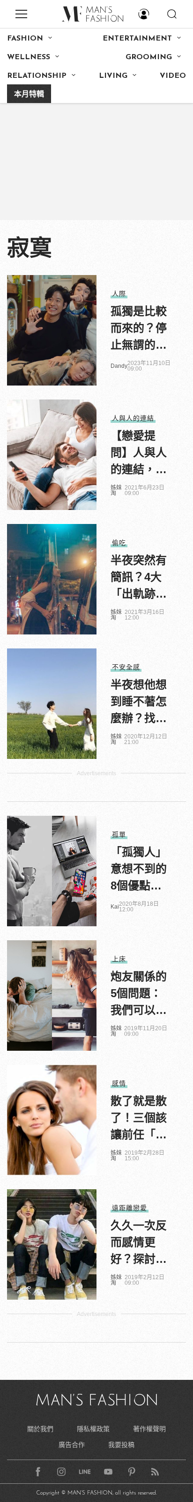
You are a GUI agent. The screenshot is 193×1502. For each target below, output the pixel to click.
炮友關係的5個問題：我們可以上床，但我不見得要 (139, 994)
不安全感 (126, 667)
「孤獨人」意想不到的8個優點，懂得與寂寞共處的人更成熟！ (139, 870)
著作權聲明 (149, 1429)
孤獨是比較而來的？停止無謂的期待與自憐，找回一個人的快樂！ (139, 329)
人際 (119, 293)
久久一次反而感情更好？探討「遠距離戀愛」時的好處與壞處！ (139, 1243)
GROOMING (149, 57)
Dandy (119, 366)
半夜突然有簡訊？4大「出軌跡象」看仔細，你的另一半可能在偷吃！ (139, 578)
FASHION (25, 38)
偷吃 (119, 542)
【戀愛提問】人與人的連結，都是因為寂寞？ (139, 453)
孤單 (119, 834)
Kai (115, 906)
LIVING (113, 76)
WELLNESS (28, 57)
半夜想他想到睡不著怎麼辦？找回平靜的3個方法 (139, 702)
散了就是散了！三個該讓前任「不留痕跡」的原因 (139, 1119)
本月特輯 (29, 94)
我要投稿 (121, 1444)
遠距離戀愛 (129, 1208)
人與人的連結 (133, 418)
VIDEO (173, 76)
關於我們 (40, 1429)
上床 (119, 959)
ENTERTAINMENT (137, 38)
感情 (119, 1083)
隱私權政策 (93, 1429)
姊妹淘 (116, 490)
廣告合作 (72, 1444)
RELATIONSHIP (37, 76)
